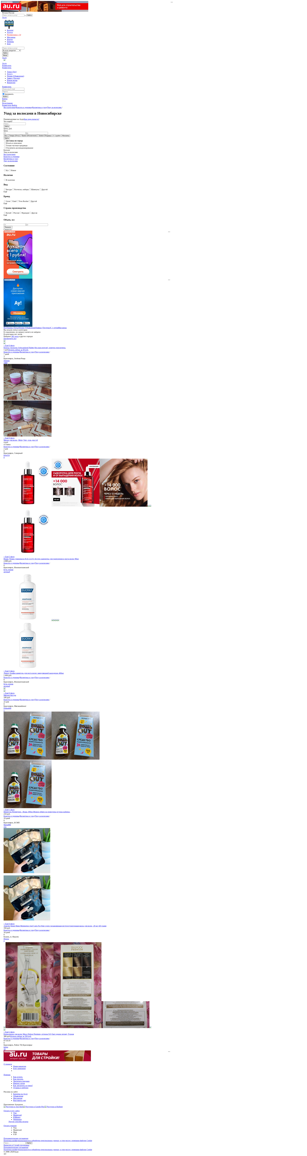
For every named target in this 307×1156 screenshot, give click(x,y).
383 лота (15, 336)
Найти (5, 53)
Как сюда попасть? (31, 119)
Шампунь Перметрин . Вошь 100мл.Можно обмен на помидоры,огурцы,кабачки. (37, 812)
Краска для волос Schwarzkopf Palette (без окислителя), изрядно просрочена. (35, 348)
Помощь (7, 1075)
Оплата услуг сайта (12, 1111)
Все (6, 136)
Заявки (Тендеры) (45, 136)
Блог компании (19, 1068)
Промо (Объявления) (29, 136)
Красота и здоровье (24, 107)
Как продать (18, 1079)
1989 (5, 363)
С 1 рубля (56, 136)
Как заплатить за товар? (23, 1086)
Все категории (9, 107)
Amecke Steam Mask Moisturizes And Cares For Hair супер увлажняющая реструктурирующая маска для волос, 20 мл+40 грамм (55, 926)
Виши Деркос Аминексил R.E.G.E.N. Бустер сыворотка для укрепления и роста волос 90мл (41, 559)
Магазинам (17, 1098)
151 (5, 827)
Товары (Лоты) (14, 136)
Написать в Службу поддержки (16, 1145)
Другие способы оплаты (18, 1122)
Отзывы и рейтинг (21, 1088)
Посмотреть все (10, 339)
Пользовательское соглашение (16, 1138)
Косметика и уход (39, 107)
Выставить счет (19, 1100)
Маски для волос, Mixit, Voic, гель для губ (21, 440)
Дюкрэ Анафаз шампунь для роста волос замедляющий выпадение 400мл (34, 673)
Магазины (65, 136)
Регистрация (7, 103)
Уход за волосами (54, 107)
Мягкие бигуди (10, 695)
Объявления (18, 1096)
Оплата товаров (10, 1126)
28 (5, 1049)
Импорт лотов (19, 1083)
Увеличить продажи (21, 1081)
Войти (4, 99)
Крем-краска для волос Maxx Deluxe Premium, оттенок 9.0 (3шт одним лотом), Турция (39, 1034)
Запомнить (9, 94)
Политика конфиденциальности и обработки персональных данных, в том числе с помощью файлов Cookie (48, 1141)
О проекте (8, 1064)
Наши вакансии (19, 1066)
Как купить (18, 1077)
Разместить (6, 66)
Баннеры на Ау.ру (20, 1094)
